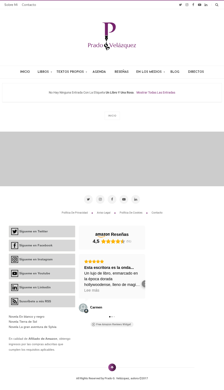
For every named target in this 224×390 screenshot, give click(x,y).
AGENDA (99, 72)
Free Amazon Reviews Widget (113, 324)
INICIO (25, 72)
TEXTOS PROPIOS (70, 72)
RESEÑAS (122, 72)
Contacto (29, 5)
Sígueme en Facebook (35, 245)
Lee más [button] (91, 290)
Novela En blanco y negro (26, 316)
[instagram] (187, 4)
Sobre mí (11, 5)
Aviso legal (104, 212)
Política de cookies (131, 212)
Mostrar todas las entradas (155, 92)
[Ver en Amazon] (83, 307)
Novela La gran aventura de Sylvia (32, 327)
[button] (78, 283)
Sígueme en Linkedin (35, 287)
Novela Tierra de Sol (23, 321)
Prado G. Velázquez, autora (122, 378)
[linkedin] (206, 4)
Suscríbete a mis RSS (35, 301)
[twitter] (180, 4)
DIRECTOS (196, 72)
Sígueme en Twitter (33, 231)
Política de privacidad (75, 212)
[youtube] (199, 4)
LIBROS (43, 72)
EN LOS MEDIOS (149, 72)
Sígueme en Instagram (35, 259)
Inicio (112, 115)
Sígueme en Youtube (34, 273)
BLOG (174, 72)
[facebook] (193, 4)
